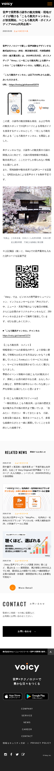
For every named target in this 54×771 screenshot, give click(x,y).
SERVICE (27, 715)
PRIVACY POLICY (41, 743)
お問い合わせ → (27, 631)
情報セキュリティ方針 (14, 743)
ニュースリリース (21, 31)
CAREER (27, 729)
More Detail (22, 587)
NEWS (27, 722)
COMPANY (27, 709)
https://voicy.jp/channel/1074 (16, 335)
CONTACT (27, 736)
